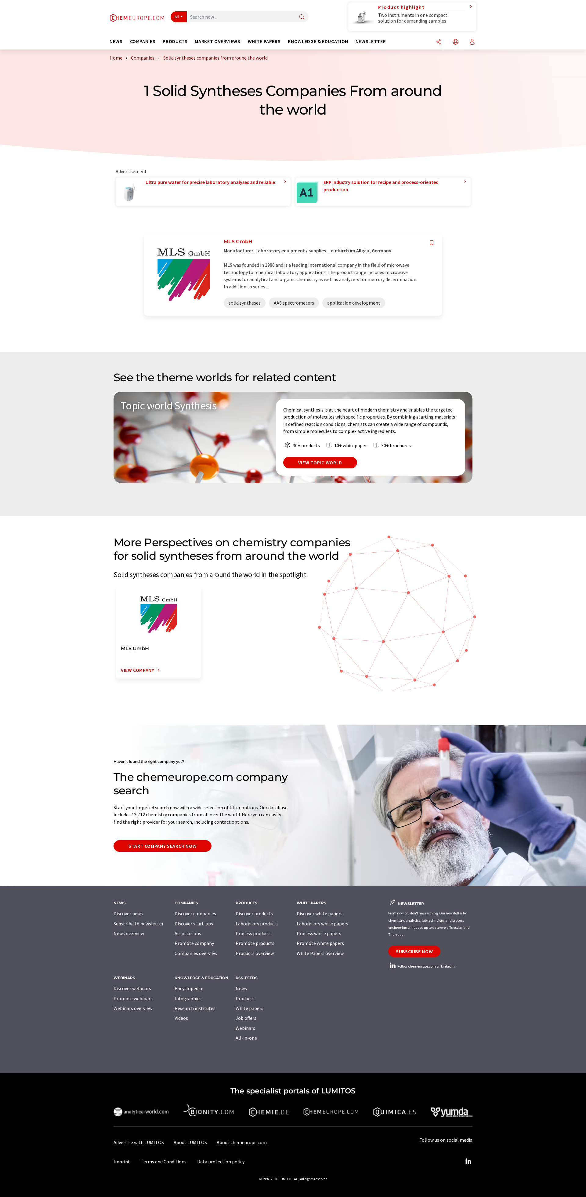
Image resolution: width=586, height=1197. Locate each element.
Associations (188, 933)
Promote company (194, 943)
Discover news (128, 913)
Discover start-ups (194, 924)
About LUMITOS (190, 1142)
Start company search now (162, 846)
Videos (181, 1018)
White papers (249, 1008)
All (177, 17)
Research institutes (195, 1008)
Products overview (255, 953)
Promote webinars (133, 998)
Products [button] (175, 41)
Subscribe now (414, 951)
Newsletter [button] (371, 41)
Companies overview (196, 953)
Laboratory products (257, 924)
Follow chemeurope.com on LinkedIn (426, 966)
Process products (254, 933)
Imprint (122, 1162)
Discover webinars (132, 988)
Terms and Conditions (163, 1162)
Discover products (254, 913)
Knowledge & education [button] (318, 41)
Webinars (245, 1028)
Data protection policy (220, 1162)
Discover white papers (319, 913)
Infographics (188, 998)
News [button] (116, 41)
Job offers (246, 1018)
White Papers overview (320, 953)
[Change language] (455, 42)
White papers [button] (264, 41)
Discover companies (195, 913)
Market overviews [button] (217, 41)
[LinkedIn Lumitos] (468, 1162)
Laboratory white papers (322, 924)
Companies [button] (143, 41)
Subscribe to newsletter (139, 924)
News (241, 988)
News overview (129, 933)
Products (245, 998)
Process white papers (319, 933)
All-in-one (246, 1038)
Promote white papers (320, 943)
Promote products (255, 943)
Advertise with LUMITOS (139, 1142)
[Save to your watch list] (431, 243)
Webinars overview (133, 1008)
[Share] (438, 42)
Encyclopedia (188, 988)
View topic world (320, 462)
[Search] (302, 17)
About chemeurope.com (242, 1142)
